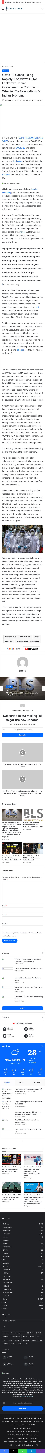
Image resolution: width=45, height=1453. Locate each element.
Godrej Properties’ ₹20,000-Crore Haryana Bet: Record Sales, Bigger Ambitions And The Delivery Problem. (20, 694)
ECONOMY (25, 637)
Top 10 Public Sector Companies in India (29, 969)
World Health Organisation (28, 641)
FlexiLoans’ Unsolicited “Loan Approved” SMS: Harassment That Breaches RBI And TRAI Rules (32, 1171)
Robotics (7, 1289)
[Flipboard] (31, 648)
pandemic (5, 1343)
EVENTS (5, 1250)
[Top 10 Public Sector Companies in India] (7, 971)
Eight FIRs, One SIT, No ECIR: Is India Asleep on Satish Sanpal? (31, 858)
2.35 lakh (6, 174)
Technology (8, 1292)
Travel (6, 1296)
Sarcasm (6, 1263)
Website (4, 924)
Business (6, 1224)
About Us (13, 1431)
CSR (7, 1431)
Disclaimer (11, 1445)
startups (20, 1343)
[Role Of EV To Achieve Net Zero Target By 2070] (7, 990)
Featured (6, 1253)
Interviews (6, 1256)
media (34, 1340)
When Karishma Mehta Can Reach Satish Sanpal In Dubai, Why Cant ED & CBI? (11, 858)
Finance (7, 1234)
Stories (5, 1299)
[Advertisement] (22, 38)
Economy (7, 1230)
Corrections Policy (35, 1441)
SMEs (6, 1243)
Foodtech (7, 1276)
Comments (37, 1082)
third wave (17, 161)
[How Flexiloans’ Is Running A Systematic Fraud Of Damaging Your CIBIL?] (11, 1159)
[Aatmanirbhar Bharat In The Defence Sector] (7, 981)
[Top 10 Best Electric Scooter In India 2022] (8, 1132)
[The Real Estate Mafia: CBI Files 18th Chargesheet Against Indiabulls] (11, 1187)
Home (5, 66)
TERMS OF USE (12, 1438)
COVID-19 (20, 148)
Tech (4, 1302)
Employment (7, 1247)
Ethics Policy (23, 1441)
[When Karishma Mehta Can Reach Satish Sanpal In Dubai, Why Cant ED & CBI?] (12, 848)
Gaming (7, 1279)
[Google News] (13, 649)
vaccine (9, 641)
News (40, 1340)
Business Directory (28, 1445)
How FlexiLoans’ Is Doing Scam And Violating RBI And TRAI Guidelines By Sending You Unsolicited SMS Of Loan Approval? (33, 1199)
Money (6, 1240)
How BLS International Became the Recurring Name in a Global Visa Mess (33, 825)
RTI (4, 1260)
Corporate (8, 1227)
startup (13, 1343)
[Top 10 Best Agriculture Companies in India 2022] (8, 1105)
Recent (21, 1082)
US (37, 307)
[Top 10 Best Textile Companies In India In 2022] (8, 1123)
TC (27, 1343)
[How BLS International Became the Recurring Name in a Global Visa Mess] (33, 815)
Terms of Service (33, 1431)
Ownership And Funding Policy (28, 1438)
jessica (7, 100)
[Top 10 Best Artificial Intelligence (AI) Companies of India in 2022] (8, 1093)
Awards (18, 1445)
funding (32, 1336)
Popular (7, 1082)
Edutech (7, 1270)
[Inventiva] (13, 8)
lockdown (26, 1340)
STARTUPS (6, 1266)
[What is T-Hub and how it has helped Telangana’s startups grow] (7, 962)
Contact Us (11, 1435)
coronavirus (11, 637)
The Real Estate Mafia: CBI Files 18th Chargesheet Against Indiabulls (11, 1197)
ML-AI (6, 1286)
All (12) (22, 1008)
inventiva (17, 1340)
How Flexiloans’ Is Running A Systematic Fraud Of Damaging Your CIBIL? (11, 1169)
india (37, 637)
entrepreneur (16, 1336)
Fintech (6, 1273)
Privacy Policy (22, 1431)
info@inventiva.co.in (26, 1396)
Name (4, 906)
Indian (10, 1340)
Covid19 (38, 1333)
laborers (20, 350)
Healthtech (8, 1283)
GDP (6, 1237)
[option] (22, 688)
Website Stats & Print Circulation (26, 1435)
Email (4, 915)
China (12, 1333)
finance (25, 1336)
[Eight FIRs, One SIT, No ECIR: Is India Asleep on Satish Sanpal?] (33, 848)
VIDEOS (5, 1309)
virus (22, 232)
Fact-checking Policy (11, 1441)
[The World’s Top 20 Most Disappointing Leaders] (7, 1000)
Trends (11, 66)
